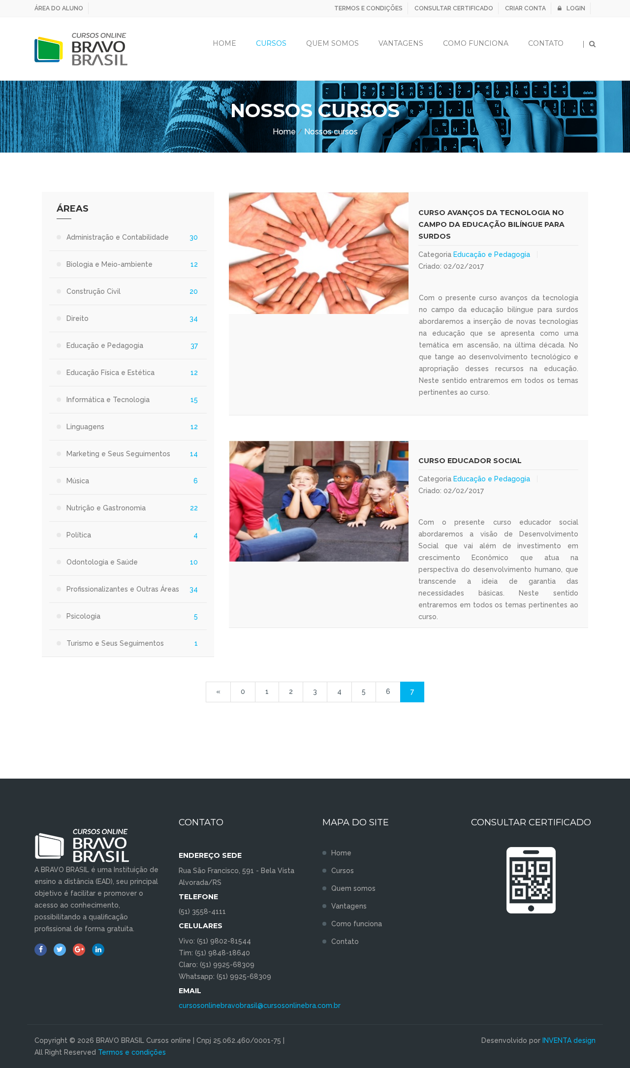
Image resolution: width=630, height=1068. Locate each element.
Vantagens (400, 43)
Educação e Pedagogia (491, 254)
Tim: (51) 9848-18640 (214, 953)
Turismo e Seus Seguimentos (115, 643)
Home (224, 43)
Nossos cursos (331, 131)
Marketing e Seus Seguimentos (118, 454)
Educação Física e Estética (110, 373)
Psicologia (83, 616)
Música (77, 481)
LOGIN (576, 8)
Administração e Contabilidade (117, 237)
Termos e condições (368, 8)
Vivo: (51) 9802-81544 (215, 941)
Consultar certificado (453, 8)
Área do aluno (58, 8)
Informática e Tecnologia (108, 400)
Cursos (271, 43)
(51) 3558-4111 (202, 911)
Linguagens (85, 427)
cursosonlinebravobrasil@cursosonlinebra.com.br (260, 1005)
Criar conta (525, 8)
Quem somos (353, 888)
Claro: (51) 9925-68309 (216, 965)
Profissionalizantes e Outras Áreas (122, 589)
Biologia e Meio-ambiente (109, 264)
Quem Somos (332, 43)
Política (78, 535)
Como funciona (475, 43)
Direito (77, 318)
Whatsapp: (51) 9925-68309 (225, 976)
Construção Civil (93, 291)
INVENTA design (569, 1040)
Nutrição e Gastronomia (106, 508)
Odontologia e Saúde (102, 562)
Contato (546, 43)
